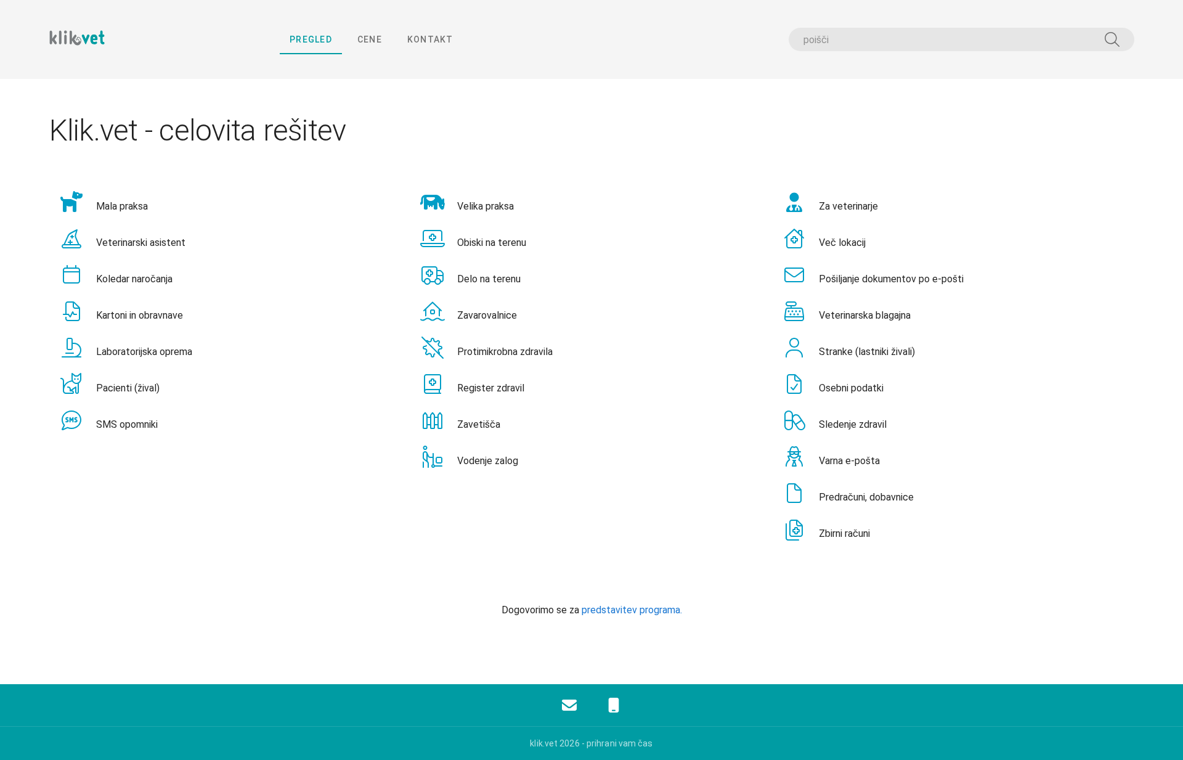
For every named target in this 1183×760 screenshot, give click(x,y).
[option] (230, 203)
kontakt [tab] (430, 39)
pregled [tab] (311, 39)
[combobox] (961, 39)
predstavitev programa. (632, 610)
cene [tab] (369, 39)
